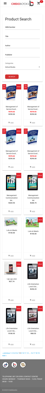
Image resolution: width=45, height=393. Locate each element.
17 (34, 353)
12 (28, 353)
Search (12, 77)
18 (36, 353)
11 (25, 353)
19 (39, 353)
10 (23, 353)
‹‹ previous (6, 353)
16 (32, 353)
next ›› (4, 356)
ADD (11, 123)
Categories (9, 63)
